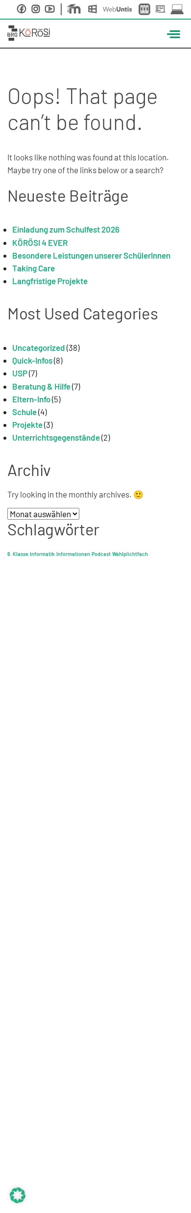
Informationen (73, 554)
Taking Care (33, 268)
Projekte (27, 424)
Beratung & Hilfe (41, 386)
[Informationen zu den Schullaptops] (177, 9)
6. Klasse (17, 554)
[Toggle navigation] (172, 33)
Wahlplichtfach (130, 554)
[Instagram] (36, 9)
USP (19, 373)
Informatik (42, 554)
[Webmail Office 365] (95, 9)
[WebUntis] (119, 9)
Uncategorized (38, 347)
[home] (28, 31)
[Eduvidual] (76, 9)
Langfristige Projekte (50, 281)
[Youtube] (50, 9)
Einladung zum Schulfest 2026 (65, 229)
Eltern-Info (31, 399)
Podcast (101, 554)
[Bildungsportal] (145, 9)
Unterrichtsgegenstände (56, 437)
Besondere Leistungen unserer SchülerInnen (91, 255)
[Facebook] (21, 9)
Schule (24, 412)
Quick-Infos (32, 360)
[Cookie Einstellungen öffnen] (17, 1194)
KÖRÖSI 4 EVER (40, 242)
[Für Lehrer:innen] (162, 9)
